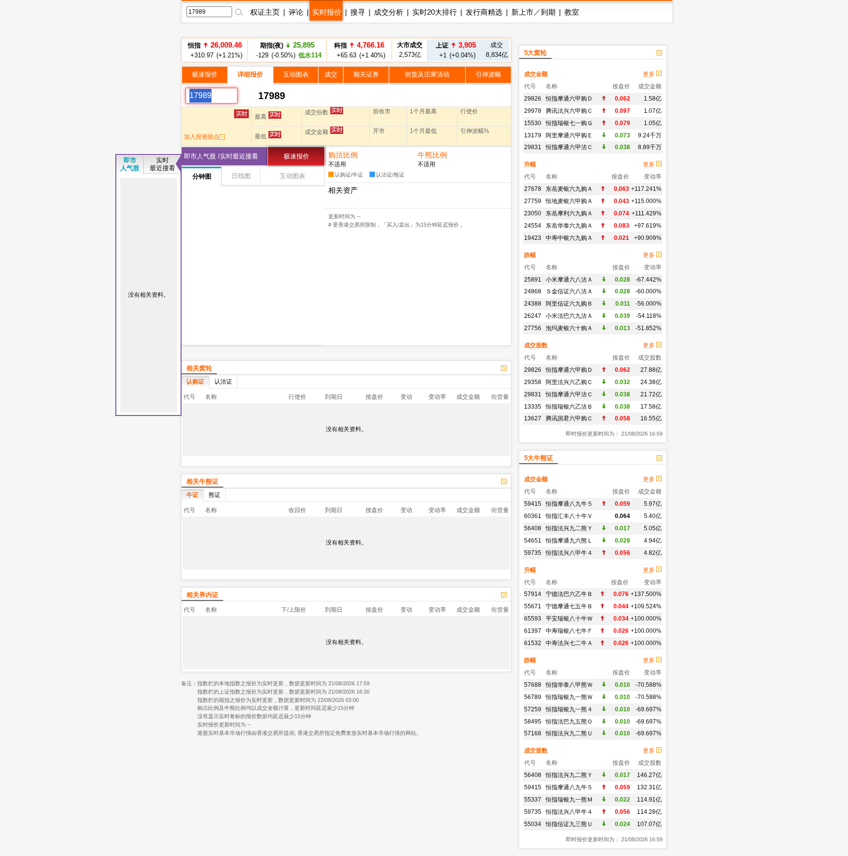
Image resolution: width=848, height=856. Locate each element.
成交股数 (536, 345)
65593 (532, 618)
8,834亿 (497, 49)
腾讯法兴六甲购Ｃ (569, 110)
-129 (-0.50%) (287, 50)
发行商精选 (484, 12)
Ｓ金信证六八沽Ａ (569, 291)
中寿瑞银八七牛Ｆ (569, 630)
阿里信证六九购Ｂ (569, 303)
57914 (532, 594)
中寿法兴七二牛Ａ (569, 643)
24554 (532, 225)
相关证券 (366, 74)
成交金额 (536, 74)
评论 (296, 12)
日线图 (241, 176)
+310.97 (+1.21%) (214, 50)
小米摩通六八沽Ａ (569, 279)
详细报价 (250, 74)
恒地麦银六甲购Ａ (569, 201)
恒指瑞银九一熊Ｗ (569, 697)
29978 (532, 110)
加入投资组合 (201, 136)
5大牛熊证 (538, 458)
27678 (532, 188)
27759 (532, 201)
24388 (532, 303)
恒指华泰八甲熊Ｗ (569, 684)
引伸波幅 (488, 74)
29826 (532, 98)
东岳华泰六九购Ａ (569, 225)
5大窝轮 (535, 52)
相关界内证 (202, 594)
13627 (532, 418)
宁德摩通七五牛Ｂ (569, 606)
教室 (571, 12)
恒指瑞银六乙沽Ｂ (569, 406)
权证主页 (265, 12)
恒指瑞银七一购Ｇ (569, 123)
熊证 (214, 495)
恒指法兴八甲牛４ (569, 552)
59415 (532, 503)
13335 (532, 406)
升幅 (530, 164)
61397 (532, 630)
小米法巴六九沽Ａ (569, 315)
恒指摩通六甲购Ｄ (569, 98)
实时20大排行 (434, 12)
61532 (532, 643)
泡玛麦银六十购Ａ (569, 328)
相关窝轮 (199, 368)
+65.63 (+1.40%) (359, 50)
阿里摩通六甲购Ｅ (569, 135)
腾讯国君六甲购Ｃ (569, 418)
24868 (532, 291)
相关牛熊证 (202, 481)
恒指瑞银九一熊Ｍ (569, 799)
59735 (532, 552)
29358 (532, 382)
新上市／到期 (533, 12)
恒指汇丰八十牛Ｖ (569, 516)
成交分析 (388, 12)
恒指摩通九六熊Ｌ (569, 540)
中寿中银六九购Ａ (569, 237)
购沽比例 (343, 155)
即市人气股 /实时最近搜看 (221, 156)
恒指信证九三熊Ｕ (569, 824)
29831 (532, 147)
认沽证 (223, 381)
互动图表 (296, 74)
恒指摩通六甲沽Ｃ (569, 147)
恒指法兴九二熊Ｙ (569, 528)
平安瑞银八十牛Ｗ (569, 618)
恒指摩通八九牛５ (569, 503)
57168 (532, 733)
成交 (330, 74)
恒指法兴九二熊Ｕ (569, 733)
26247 (532, 315)
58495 (532, 721)
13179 (532, 135)
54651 (532, 540)
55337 (532, 799)
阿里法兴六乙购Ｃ (569, 382)
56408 (532, 528)
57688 (532, 684)
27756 (532, 328)
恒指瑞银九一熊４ (569, 709)
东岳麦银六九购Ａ (569, 188)
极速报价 (204, 74)
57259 (532, 709)
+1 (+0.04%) (456, 50)
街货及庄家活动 (427, 74)
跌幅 (530, 255)
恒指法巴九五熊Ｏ (569, 721)
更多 (649, 74)
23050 (532, 213)
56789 (532, 697)
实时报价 (327, 12)
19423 (532, 237)
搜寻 (357, 12)
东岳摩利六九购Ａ (569, 213)
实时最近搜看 (162, 164)
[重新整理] (248, 96)
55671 (532, 606)
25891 (532, 279)
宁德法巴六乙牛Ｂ (569, 594)
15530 (532, 123)
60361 (532, 516)
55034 (532, 824)
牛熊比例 (432, 155)
